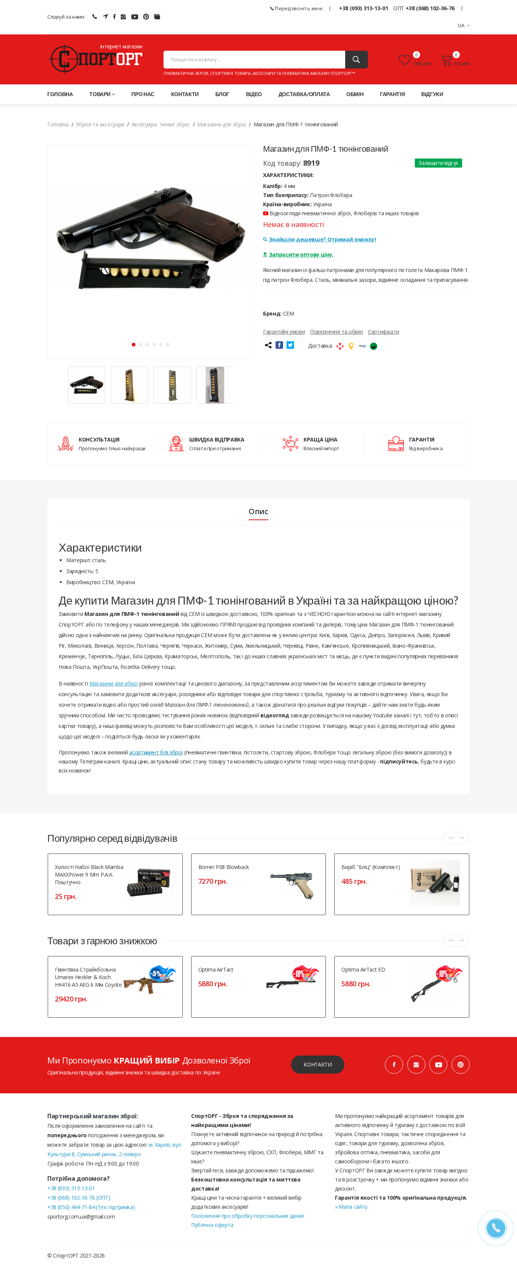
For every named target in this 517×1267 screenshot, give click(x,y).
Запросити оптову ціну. (301, 254)
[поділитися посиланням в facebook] (279, 345)
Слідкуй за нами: (66, 16)
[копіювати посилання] (268, 345)
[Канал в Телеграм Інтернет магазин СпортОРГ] (105, 16)
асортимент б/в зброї (156, 752)
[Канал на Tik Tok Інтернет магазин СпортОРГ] (157, 16)
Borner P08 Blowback (223, 867)
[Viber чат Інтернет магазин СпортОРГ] (94, 16)
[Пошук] (356, 59)
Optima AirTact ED (363, 969)
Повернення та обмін (336, 331)
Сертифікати (383, 331)
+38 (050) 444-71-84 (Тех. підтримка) (91, 1207)
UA (461, 25)
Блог (222, 94)
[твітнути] (290, 345)
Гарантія (392, 94)
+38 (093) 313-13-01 (363, 8)
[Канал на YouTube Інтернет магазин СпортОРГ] (134, 16)
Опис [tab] (258, 511)
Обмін (354, 94)
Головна (60, 94)
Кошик (462, 63)
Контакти (185, 94)
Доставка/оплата (304, 94)
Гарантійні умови (284, 331)
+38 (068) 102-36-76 (430, 8)
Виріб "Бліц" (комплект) (370, 867)
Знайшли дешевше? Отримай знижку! (322, 239)
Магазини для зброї (113, 683)
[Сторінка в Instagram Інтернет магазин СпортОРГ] (123, 16)
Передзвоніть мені (298, 8)
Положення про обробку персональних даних (247, 1215)
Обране (422, 63)
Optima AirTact (216, 969)
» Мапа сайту (351, 1206)
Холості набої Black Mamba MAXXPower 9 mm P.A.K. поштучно (89, 874)
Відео (254, 94)
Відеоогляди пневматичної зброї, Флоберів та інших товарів (343, 213)
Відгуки (432, 94)
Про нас (142, 94)
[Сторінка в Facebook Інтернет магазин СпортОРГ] (114, 16)
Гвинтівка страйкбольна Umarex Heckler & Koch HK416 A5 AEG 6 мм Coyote (88, 977)
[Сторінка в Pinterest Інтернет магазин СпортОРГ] (146, 16)
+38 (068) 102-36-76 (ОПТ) (78, 1197)
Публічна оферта (212, 1224)
